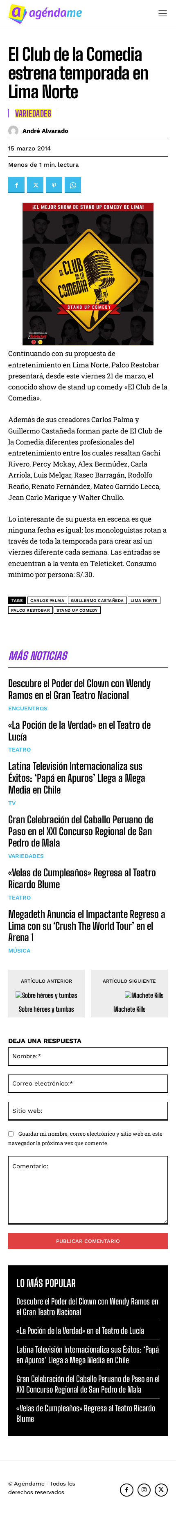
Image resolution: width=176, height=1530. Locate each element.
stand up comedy (77, 610)
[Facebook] (16, 185)
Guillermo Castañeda (97, 600)
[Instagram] (144, 1490)
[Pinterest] (54, 185)
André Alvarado (45, 131)
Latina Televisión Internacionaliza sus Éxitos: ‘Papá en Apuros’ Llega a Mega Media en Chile (76, 778)
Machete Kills (129, 1009)
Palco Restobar (30, 610)
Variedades (26, 856)
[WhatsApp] (73, 185)
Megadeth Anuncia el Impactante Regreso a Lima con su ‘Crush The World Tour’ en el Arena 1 (86, 926)
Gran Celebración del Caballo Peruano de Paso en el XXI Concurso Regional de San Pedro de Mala (80, 831)
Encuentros (27, 708)
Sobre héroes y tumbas (46, 1009)
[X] (35, 185)
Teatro (19, 749)
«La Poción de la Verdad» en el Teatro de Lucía (79, 731)
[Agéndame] (45, 14)
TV (12, 803)
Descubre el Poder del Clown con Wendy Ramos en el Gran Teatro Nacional (79, 689)
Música (19, 950)
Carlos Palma (47, 600)
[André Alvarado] (15, 131)
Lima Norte (144, 600)
